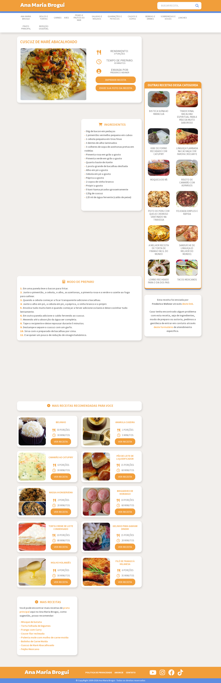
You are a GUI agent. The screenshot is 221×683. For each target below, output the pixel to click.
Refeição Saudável (44, 27)
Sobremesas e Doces (168, 17)
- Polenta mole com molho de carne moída (44, 637)
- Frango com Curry (31, 630)
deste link (187, 304)
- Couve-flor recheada (32, 633)
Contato (131, 672)
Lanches (182, 17)
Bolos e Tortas (43, 17)
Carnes (57, 17)
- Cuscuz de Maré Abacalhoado (37, 645)
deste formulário (163, 327)
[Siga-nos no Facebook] (171, 674)
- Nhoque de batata (31, 622)
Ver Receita (61, 441)
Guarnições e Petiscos (115, 17)
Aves (66, 17)
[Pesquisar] (197, 6)
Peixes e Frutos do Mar (79, 18)
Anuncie (119, 672)
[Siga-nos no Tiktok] (180, 674)
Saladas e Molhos (97, 17)
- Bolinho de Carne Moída (34, 641)
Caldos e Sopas (132, 17)
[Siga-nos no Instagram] (162, 674)
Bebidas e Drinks (150, 17)
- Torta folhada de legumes (35, 626)
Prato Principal (26, 27)
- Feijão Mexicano (29, 649)
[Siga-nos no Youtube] (152, 674)
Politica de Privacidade (98, 672)
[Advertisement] (47, 141)
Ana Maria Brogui (26, 17)
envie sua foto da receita (115, 88)
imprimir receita (115, 79)
